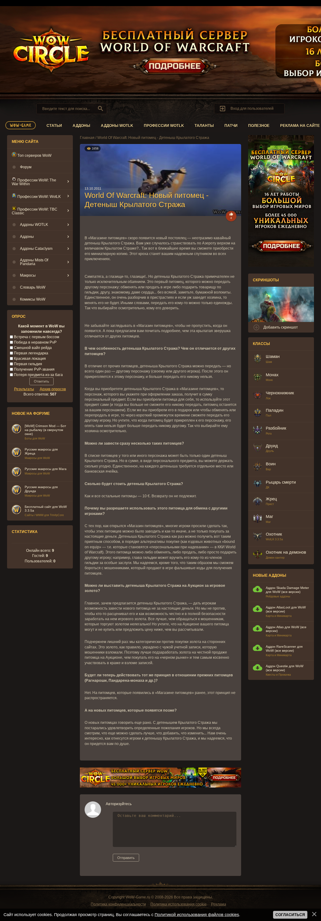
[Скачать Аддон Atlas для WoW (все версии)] (257, 629)
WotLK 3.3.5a (274, 539)
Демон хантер (275, 557)
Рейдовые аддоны (278, 596)
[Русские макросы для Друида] (16, 490)
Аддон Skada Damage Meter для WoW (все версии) (287, 590)
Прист (270, 504)
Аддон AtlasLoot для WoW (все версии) (286, 609)
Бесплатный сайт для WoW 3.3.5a (46, 509)
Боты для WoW (35, 438)
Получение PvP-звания (34, 369)
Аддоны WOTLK (117, 126)
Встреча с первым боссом (36, 337)
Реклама (218, 904)
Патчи (231, 126)
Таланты (204, 126)
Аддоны (81, 126)
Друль (270, 451)
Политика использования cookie (178, 904)
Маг (269, 516)
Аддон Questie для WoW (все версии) (284, 668)
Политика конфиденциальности (118, 904)
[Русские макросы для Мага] (16, 472)
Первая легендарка (31, 353)
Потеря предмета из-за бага (38, 374)
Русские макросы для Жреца (41, 451)
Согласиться (290, 915)
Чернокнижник (280, 393)
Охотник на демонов (286, 552)
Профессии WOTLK (164, 126)
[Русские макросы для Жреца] (16, 452)
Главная (87, 138)
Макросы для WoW (37, 458)
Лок (268, 398)
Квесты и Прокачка (278, 674)
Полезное (259, 126)
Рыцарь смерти (281, 482)
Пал (268, 415)
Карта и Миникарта (279, 616)
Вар (268, 469)
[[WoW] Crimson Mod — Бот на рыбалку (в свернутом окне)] (16, 429)
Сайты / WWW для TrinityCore (44, 515)
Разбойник (276, 428)
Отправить (126, 858)
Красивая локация (30, 359)
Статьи (54, 126)
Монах (272, 374)
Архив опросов (53, 389)
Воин (271, 464)
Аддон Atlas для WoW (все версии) (286, 629)
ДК (267, 487)
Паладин (274, 410)
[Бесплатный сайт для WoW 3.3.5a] (16, 510)
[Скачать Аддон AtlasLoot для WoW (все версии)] (257, 609)
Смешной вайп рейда (33, 348)
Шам (269, 362)
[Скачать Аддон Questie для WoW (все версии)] (257, 668)
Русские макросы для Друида (41, 489)
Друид (272, 445)
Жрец (271, 499)
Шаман (273, 356)
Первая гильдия (28, 364)
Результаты (24, 389)
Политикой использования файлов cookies (197, 914)
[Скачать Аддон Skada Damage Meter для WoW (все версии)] (257, 590)
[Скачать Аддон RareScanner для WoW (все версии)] (257, 648)
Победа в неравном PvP (35, 342)
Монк (269, 380)
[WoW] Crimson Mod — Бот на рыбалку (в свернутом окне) (45, 430)
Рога (269, 433)
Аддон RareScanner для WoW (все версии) (284, 648)
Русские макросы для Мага (46, 469)
